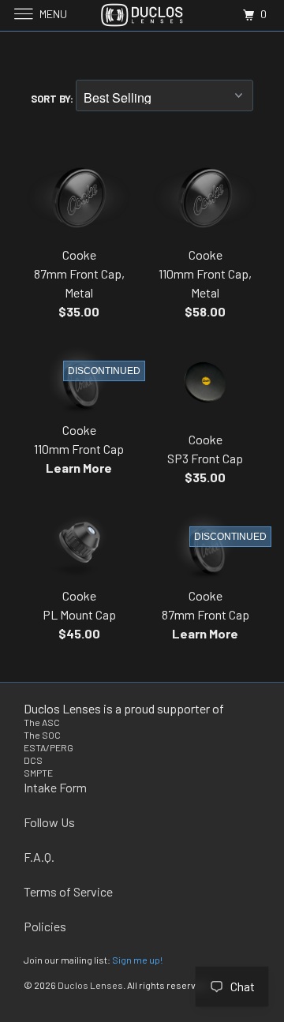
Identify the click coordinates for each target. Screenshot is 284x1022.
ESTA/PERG (48, 747)
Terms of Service (68, 891)
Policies (45, 926)
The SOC (42, 734)
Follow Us (49, 821)
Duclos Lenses (90, 984)
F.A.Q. (39, 856)
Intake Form (55, 787)
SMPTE (38, 772)
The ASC (42, 722)
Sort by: (53, 98)
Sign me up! (137, 959)
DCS (33, 760)
